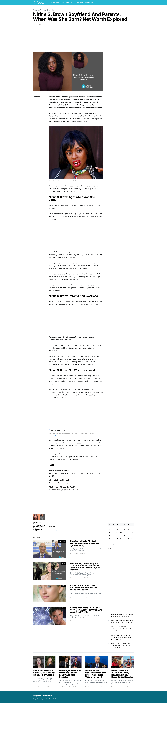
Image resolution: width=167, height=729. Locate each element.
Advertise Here (89, 2)
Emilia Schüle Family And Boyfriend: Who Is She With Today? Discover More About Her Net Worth (39, 526)
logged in (57, 530)
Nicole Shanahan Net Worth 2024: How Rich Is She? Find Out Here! (122, 615)
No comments (37, 24)
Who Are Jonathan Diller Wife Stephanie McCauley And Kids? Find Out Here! (121, 645)
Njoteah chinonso (74, 553)
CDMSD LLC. (49, 699)
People (53, 2)
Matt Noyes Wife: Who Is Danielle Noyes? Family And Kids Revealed (122, 621)
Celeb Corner (60, 2)
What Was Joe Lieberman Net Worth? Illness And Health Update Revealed (122, 629)
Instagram (55, 435)
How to (72, 2)
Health (67, 2)
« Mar (110, 548)
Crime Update (80, 2)
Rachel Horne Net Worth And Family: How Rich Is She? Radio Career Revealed (121, 637)
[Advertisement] (68, 39)
